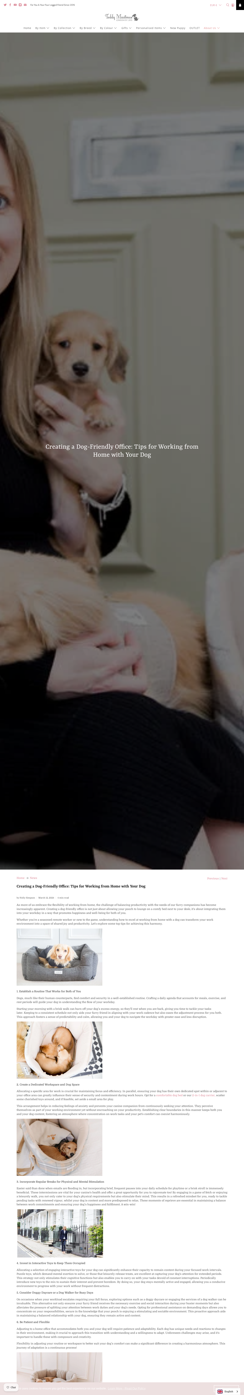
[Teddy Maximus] (122, 17)
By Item (40, 28)
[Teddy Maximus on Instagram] (21, 5)
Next (224, 878)
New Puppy (177, 28)
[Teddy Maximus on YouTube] (16, 5)
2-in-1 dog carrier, (203, 1095)
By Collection (62, 28)
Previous (213, 878)
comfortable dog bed (169, 1095)
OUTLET (195, 28)
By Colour (106, 28)
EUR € (213, 5)
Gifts (124, 28)
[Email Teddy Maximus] (26, 5)
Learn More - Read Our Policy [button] (127, 1388)
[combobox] (227, 1391)
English (229, 1391)
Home (27, 28)
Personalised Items (149, 28)
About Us (210, 28)
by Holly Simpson (26, 898)
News (33, 878)
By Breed (86, 28)
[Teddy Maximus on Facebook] (11, 5)
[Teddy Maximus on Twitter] (6, 5)
